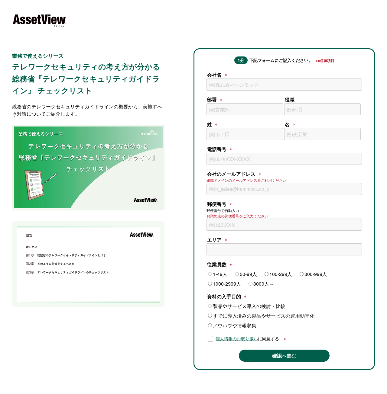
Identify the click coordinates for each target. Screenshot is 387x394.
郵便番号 (216, 203)
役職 (289, 99)
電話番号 (216, 149)
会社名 (214, 74)
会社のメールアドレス (231, 173)
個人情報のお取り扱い (237, 338)
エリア (214, 239)
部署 (212, 99)
